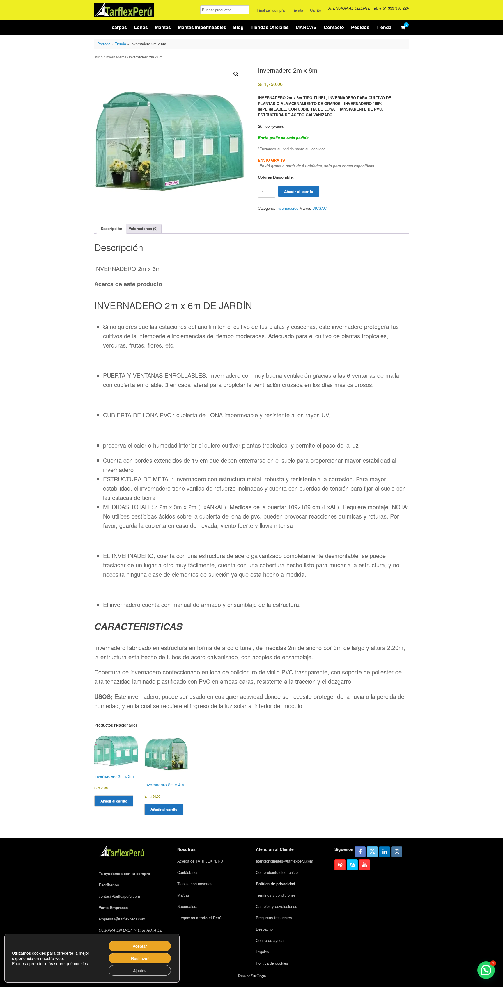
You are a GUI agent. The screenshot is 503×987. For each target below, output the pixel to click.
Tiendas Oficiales (270, 27)
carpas (119, 27)
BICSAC (319, 208)
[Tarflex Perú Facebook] (360, 851)
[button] (236, 74)
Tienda (297, 10)
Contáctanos (188, 872)
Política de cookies (272, 963)
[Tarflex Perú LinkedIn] (384, 851)
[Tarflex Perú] (124, 10)
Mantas (163, 27)
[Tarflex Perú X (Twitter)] (372, 851)
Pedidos (360, 27)
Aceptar (140, 946)
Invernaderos (115, 56)
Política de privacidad (275, 883)
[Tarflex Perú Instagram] (396, 851)
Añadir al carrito (298, 191)
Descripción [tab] (111, 228)
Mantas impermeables (202, 27)
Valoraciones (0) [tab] (143, 228)
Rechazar (140, 958)
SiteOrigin (258, 975)
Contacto (334, 27)
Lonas (141, 27)
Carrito (315, 10)
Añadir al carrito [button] (113, 801)
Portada (103, 44)
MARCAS (306, 27)
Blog (238, 27)
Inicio (98, 56)
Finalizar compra (271, 10)
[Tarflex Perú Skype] (352, 864)
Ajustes (139, 970)
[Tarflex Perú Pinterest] (340, 864)
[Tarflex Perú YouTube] (364, 864)
